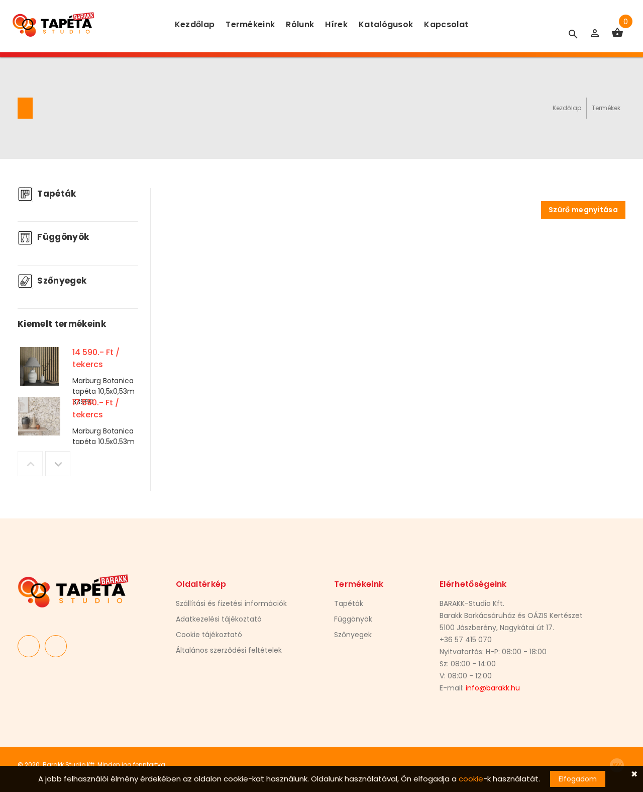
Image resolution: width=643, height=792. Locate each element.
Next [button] (57, 463)
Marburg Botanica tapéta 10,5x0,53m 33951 (103, 441)
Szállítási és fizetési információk (231, 603)
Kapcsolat (446, 24)
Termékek (606, 108)
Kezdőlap (195, 24)
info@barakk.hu (493, 688)
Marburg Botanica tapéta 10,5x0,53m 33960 (103, 391)
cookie (471, 778)
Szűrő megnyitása (583, 210)
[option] (78, 368)
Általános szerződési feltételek (229, 650)
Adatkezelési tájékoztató (219, 619)
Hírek (336, 24)
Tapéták (55, 194)
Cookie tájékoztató (209, 635)
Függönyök (62, 237)
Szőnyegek (60, 281)
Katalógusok (386, 24)
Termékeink (250, 24)
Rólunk (300, 24)
